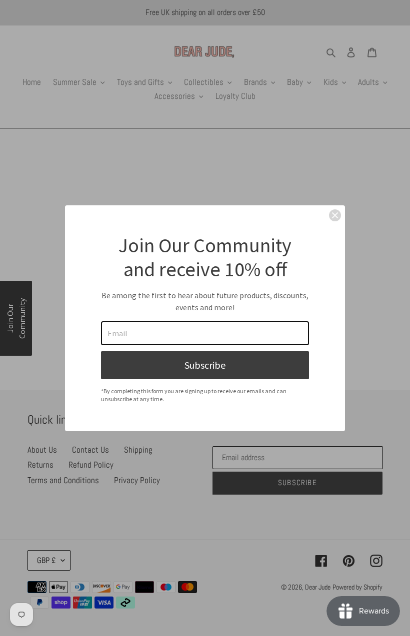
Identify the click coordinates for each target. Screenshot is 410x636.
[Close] (335, 215)
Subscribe (205, 365)
